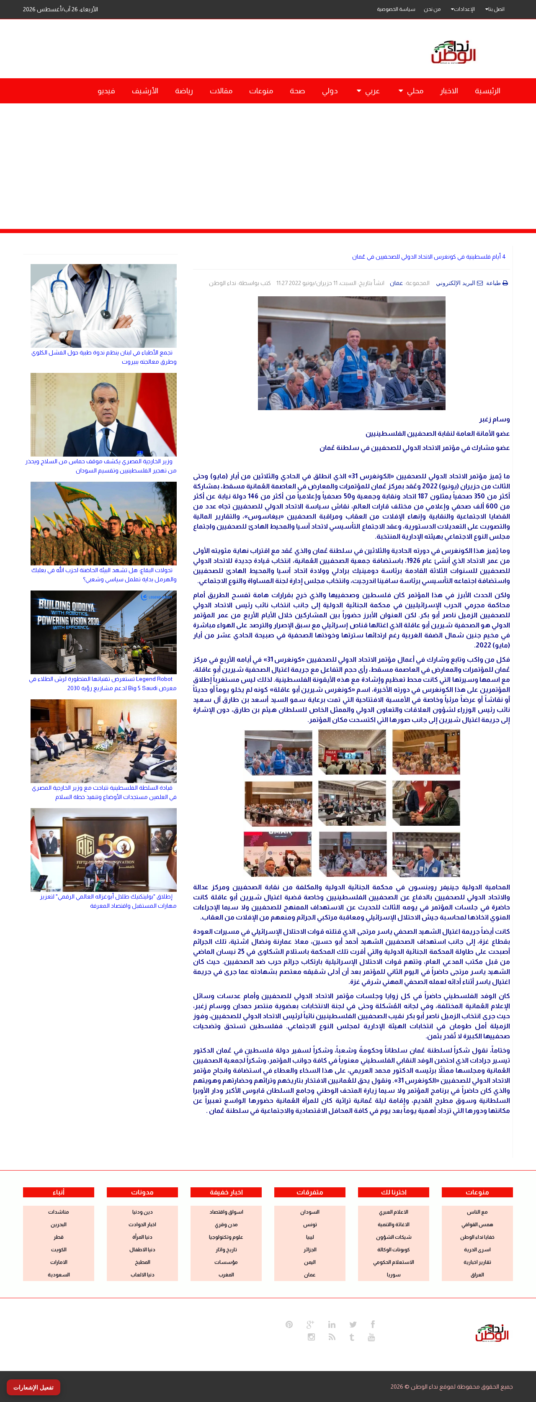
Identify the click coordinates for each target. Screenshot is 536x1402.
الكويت (59, 1250)
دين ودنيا (142, 1212)
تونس (310, 1224)
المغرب (226, 1275)
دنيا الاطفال (142, 1250)
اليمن (310, 1262)
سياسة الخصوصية (396, 9)
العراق (477, 1275)
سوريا (394, 1275)
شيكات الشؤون (394, 1237)
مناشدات (58, 1212)
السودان (310, 1212)
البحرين (59, 1224)
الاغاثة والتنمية (394, 1224)
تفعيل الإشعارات (33, 1387)
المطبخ (142, 1262)
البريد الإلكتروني (455, 283)
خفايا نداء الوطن (477, 1237)
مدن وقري (226, 1224)
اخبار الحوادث (142, 1224)
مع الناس (477, 1212)
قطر (59, 1237)
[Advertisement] (268, 166)
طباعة (493, 283)
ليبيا (310, 1237)
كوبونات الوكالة (393, 1250)
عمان (396, 283)
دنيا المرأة (142, 1237)
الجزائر (310, 1250)
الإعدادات (464, 9)
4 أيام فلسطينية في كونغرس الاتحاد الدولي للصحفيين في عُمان (429, 256)
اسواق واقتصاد (226, 1212)
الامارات (58, 1262)
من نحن (432, 9)
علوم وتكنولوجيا (226, 1237)
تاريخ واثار (226, 1250)
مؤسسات (226, 1262)
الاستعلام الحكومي (393, 1262)
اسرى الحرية (477, 1250)
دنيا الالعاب (143, 1275)
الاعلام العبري (393, 1212)
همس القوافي (477, 1224)
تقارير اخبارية (477, 1262)
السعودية (59, 1275)
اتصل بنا (496, 9)
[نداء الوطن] (492, 1332)
